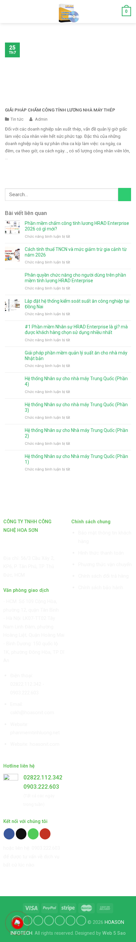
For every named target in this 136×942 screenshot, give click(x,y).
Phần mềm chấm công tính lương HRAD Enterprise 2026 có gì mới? (77, 226)
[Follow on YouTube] (45, 833)
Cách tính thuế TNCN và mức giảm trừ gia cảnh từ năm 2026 (76, 252)
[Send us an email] (21, 833)
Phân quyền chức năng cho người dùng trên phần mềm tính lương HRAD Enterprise (75, 277)
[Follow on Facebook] (9, 833)
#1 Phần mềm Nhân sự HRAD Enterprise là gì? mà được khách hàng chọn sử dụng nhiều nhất (76, 329)
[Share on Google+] (71, 921)
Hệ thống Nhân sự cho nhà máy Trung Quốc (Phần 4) (76, 381)
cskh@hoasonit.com (32, 712)
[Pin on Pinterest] (60, 921)
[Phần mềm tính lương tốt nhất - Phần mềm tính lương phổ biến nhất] (68, 11)
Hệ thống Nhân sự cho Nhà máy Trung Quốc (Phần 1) (76, 459)
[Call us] (33, 833)
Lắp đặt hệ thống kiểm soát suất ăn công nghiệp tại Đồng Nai (77, 303)
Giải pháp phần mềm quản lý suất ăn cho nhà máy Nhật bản (76, 355)
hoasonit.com (44, 744)
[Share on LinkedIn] (81, 921)
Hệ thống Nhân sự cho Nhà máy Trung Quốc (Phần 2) (76, 433)
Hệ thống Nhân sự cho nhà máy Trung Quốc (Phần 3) (76, 407)
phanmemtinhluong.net (35, 733)
